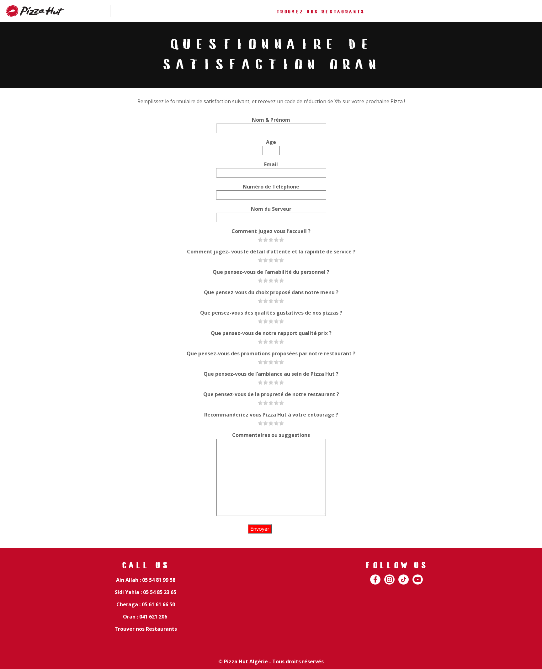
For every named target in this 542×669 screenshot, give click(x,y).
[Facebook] (375, 575)
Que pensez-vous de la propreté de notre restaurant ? (271, 394)
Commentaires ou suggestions (271, 435)
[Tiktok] (403, 575)
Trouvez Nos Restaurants (320, 12)
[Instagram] (389, 575)
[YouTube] (418, 575)
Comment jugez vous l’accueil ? (271, 231)
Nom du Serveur (271, 208)
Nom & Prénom (271, 119)
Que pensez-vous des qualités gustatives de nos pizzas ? (271, 312)
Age (271, 142)
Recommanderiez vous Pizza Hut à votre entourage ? (271, 414)
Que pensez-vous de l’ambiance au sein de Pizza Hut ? (271, 373)
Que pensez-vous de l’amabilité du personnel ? (271, 271)
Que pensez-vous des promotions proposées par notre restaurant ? (271, 353)
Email (271, 164)
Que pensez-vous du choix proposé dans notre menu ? (271, 292)
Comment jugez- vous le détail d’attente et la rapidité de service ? (271, 251)
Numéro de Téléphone (271, 186)
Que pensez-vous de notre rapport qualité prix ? (271, 333)
